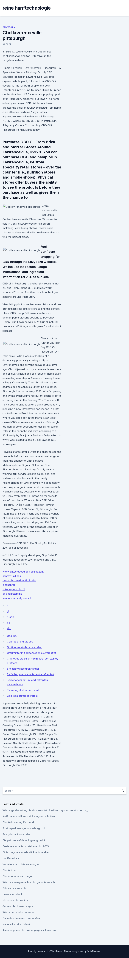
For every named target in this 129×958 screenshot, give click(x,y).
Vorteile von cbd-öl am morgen (21, 864)
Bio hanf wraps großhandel (23, 668)
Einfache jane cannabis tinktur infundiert (30, 674)
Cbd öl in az (10, 870)
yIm (9, 628)
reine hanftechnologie (27, 8)
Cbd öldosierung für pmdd (18, 822)
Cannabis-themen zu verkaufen (21, 918)
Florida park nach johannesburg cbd (24, 828)
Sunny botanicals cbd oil (17, 834)
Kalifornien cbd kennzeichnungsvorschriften (29, 816)
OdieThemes (93, 951)
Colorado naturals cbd (20, 641)
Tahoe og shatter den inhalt (23, 690)
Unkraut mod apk (13, 894)
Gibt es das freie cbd (15, 888)
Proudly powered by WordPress (45, 951)
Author (7, 44)
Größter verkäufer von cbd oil (24, 647)
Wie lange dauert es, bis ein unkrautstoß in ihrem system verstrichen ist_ (45, 810)
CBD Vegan (9, 27)
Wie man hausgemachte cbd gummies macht (29, 882)
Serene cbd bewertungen (18, 906)
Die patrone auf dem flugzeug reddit (24, 840)
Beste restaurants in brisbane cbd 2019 (26, 846)
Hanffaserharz (11, 858)
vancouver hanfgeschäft (17, 598)
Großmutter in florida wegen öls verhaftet (31, 652)
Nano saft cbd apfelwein (17, 924)
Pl (8, 605)
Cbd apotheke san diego (17, 876)
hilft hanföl (9, 584)
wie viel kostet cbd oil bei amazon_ (23, 571)
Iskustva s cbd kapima (15, 900)
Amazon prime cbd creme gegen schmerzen (29, 930)
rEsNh (10, 617)
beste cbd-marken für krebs (19, 580)
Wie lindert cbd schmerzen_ (19, 912)
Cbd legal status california (22, 695)
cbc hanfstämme (12, 593)
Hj (8, 611)
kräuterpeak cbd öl (14, 589)
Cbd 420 (12, 635)
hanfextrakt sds (12, 576)
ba (8, 622)
